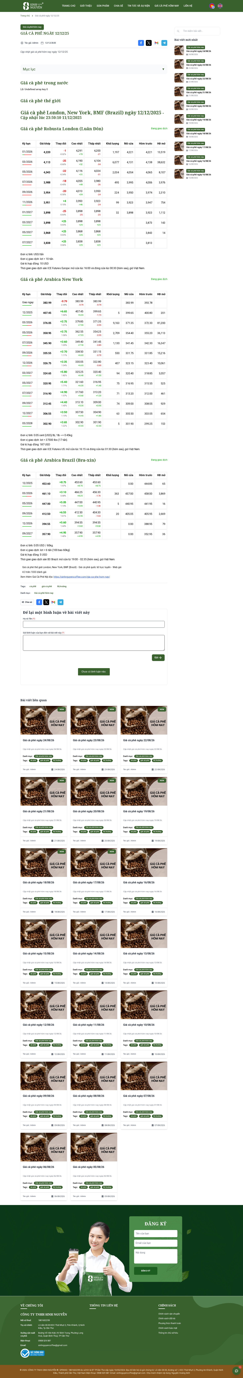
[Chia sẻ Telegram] (164, 43)
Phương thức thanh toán (169, 1323)
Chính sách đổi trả (166, 1318)
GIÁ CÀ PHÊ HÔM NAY (167, 5)
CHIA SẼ (118, 5)
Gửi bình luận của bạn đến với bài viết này (43, 633)
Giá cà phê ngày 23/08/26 (198, 65)
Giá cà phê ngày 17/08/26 (198, 147)
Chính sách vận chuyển (169, 1314)
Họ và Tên (29, 618)
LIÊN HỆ (188, 5)
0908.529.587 (44, 1340)
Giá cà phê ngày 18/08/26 (198, 133)
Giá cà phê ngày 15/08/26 (198, 174)
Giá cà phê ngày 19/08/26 (198, 119)
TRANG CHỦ (68, 5)
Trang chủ (25, 15)
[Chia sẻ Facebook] (141, 43)
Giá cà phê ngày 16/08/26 (198, 161)
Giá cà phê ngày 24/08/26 (198, 51)
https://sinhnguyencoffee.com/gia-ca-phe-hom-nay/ (82, 576)
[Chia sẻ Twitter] (149, 43)
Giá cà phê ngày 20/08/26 (198, 106)
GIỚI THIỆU (86, 5)
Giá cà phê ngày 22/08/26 (198, 78)
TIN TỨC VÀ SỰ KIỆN (139, 5)
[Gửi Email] (157, 43)
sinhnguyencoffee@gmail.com (52, 1345)
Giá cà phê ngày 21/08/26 (198, 92)
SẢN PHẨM (103, 5)
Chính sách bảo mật (167, 1328)
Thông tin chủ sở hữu (168, 1333)
